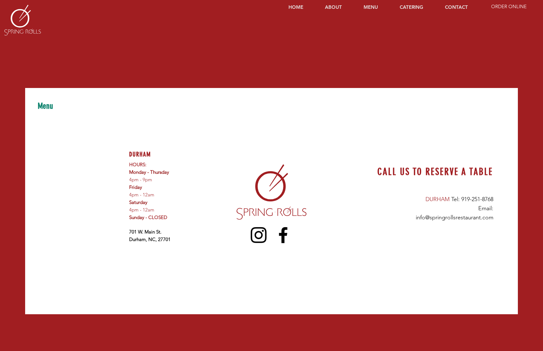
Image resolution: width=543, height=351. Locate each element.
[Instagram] (258, 235)
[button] (377, 7)
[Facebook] (283, 235)
